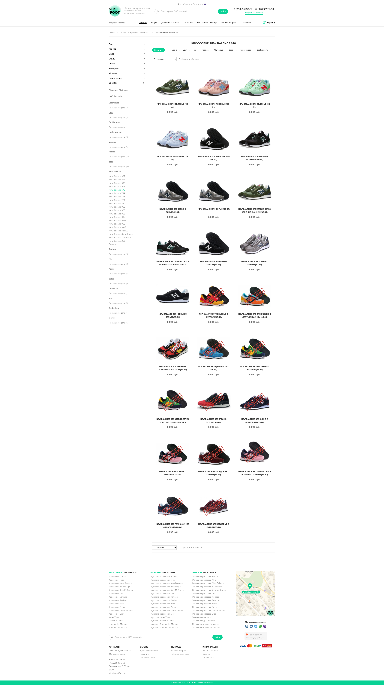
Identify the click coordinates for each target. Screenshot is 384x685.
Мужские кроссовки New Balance (166, 583)
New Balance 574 (117, 186)
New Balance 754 (117, 193)
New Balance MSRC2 (118, 230)
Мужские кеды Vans (160, 617)
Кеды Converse (116, 620)
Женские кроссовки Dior (204, 614)
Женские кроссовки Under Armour (208, 610)
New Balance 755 (117, 196)
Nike (111, 161)
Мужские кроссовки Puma (163, 607)
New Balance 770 (117, 200)
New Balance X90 (117, 241)
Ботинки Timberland (118, 627)
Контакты (246, 22)
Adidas (112, 151)
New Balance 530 (117, 183)
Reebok (112, 249)
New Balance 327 (117, 176)
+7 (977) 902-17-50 (264, 9)
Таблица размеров (180, 654)
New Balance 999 (117, 224)
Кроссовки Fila (116, 593)
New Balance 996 (117, 214)
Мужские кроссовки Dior (162, 614)
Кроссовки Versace (118, 597)
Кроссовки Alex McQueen (121, 590)
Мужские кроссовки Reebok (164, 600)
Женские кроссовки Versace (205, 597)
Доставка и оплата (170, 22)
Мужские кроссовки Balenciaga (165, 586)
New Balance (115, 171)
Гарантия (188, 22)
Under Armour (115, 132)
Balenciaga (114, 103)
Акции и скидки (210, 650)
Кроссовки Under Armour (121, 610)
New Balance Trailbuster (120, 237)
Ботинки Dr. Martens (118, 624)
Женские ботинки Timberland (206, 627)
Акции (154, 22)
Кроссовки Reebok (118, 600)
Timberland (114, 308)
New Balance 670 (117, 190)
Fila (110, 259)
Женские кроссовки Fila (203, 593)
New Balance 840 (117, 203)
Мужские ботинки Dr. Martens (164, 624)
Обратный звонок (254, 12)
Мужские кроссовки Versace (164, 597)
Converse (113, 288)
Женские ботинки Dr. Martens (206, 624)
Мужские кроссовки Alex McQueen (167, 590)
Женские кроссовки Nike (204, 580)
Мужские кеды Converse (162, 620)
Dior (111, 112)
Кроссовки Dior (116, 614)
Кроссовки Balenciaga (119, 586)
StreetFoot (115, 11)
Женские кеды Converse (204, 620)
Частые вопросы (229, 22)
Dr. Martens (114, 122)
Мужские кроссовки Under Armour (166, 610)
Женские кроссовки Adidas (205, 576)
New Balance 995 (117, 210)
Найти (223, 11)
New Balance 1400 (117, 227)
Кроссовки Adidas (117, 576)
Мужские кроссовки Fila (162, 593)
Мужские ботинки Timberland (164, 627)
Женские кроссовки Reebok (205, 600)
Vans (111, 298)
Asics (111, 269)
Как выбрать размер (207, 22)
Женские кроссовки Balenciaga (207, 586)
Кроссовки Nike (116, 580)
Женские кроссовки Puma (204, 607)
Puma (111, 278)
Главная (112, 32)
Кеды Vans (114, 617)
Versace (112, 142)
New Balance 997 (117, 217)
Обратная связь (147, 657)
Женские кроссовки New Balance (208, 583)
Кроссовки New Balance (140, 32)
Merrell (112, 318)
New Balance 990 (117, 207)
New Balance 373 (117, 179)
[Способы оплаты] (255, 647)
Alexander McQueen (118, 90)
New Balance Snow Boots (120, 234)
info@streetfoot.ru (117, 22)
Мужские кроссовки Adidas (163, 576)
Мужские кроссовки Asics (162, 603)
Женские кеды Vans (201, 617)
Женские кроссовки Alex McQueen (209, 590)
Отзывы (206, 654)
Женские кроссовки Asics (204, 603)
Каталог (143, 22)
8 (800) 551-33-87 (243, 9)
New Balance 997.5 (117, 220)
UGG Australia (115, 96)
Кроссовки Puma (117, 607)
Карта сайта (207, 657)
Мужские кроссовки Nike (162, 580)
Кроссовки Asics (116, 603)
